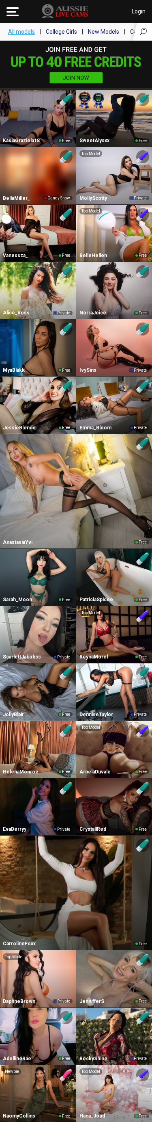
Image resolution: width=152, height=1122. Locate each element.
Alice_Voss (16, 313)
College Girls (61, 31)
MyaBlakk (14, 370)
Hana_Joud (92, 1116)
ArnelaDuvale (95, 772)
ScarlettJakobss (22, 657)
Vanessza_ (15, 255)
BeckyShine (93, 1058)
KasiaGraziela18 (21, 140)
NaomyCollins (19, 1116)
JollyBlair (13, 714)
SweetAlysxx (94, 140)
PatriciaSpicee (96, 599)
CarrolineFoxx (19, 944)
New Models (103, 31)
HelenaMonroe (21, 772)
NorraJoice (92, 313)
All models (21, 31)
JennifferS (91, 1001)
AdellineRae (17, 1058)
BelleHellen (93, 255)
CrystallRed (92, 829)
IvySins (87, 370)
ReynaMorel (93, 657)
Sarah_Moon (17, 599)
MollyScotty (93, 198)
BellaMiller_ (16, 198)
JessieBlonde (19, 428)
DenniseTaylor (96, 714)
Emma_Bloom (95, 428)
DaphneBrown (19, 1001)
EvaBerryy (14, 829)
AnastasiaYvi (17, 542)
